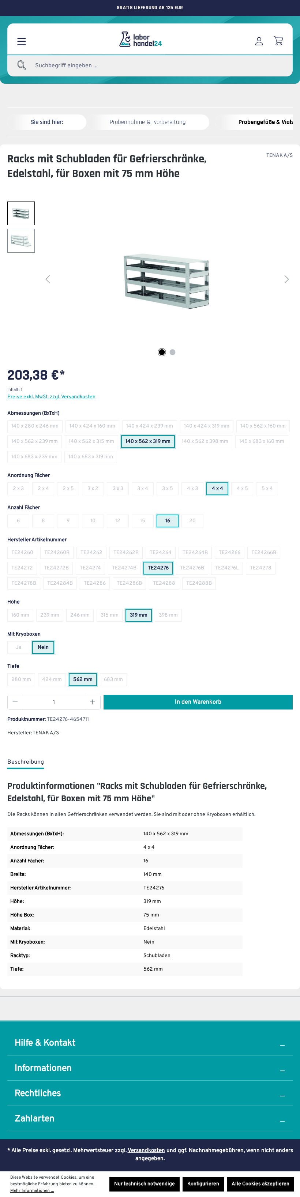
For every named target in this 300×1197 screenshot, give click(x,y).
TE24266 (231, 554)
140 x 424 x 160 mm (94, 427)
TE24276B (194, 569)
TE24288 (166, 585)
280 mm (23, 681)
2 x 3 (21, 490)
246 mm (82, 616)
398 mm (170, 616)
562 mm (85, 681)
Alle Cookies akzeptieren (260, 1184)
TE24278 (262, 569)
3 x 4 (145, 490)
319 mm (141, 616)
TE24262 (93, 554)
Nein (46, 649)
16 (172, 522)
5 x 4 (270, 490)
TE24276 (160, 569)
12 (122, 522)
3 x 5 (170, 490)
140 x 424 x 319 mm (208, 427)
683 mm (115, 681)
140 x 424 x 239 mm (151, 427)
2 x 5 (71, 490)
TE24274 (92, 569)
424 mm (54, 681)
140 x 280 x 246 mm (37, 427)
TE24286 (97, 585)
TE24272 (24, 569)
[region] (150, 280)
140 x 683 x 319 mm (92, 458)
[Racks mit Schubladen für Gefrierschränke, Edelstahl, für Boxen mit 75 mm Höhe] (167, 280)
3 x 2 (95, 490)
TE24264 (163, 554)
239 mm (51, 616)
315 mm (112, 616)
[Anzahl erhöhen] (93, 702)
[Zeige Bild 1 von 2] (162, 352)
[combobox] (84, 66)
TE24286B (131, 585)
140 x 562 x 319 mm (150, 443)
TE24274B (126, 569)
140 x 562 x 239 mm (36, 443)
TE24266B (265, 554)
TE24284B (62, 585)
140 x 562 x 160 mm (265, 427)
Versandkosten (146, 1150)
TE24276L (229, 569)
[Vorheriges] (47, 280)
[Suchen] (22, 66)
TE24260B (59, 554)
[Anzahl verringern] (15, 702)
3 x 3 (121, 490)
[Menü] (22, 39)
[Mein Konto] (259, 39)
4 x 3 (195, 490)
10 (97, 522)
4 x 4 (220, 490)
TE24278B (25, 585)
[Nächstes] (286, 280)
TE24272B (58, 569)
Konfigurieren (203, 1184)
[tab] (25, 762)
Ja (22, 649)
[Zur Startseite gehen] (140, 39)
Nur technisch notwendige (144, 1184)
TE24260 (24, 554)
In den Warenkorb (198, 702)
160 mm (22, 616)
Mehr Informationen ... (32, 1191)
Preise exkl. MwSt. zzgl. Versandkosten (51, 397)
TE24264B (197, 554)
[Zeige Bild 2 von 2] (173, 352)
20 (196, 522)
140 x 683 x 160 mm (263, 443)
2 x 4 (46, 490)
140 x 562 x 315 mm (93, 443)
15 (147, 522)
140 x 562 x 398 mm (207, 443)
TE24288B (201, 585)
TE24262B (128, 554)
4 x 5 (245, 490)
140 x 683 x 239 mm (36, 458)
